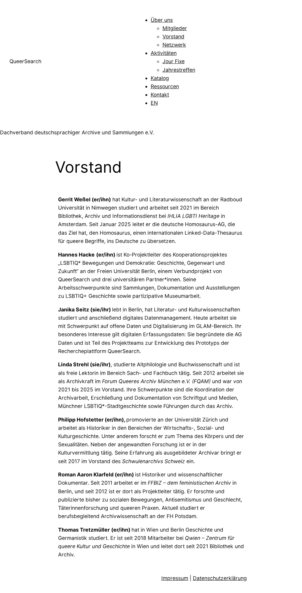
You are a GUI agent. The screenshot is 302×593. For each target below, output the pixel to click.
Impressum (174, 578)
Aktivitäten (164, 53)
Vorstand (173, 36)
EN (154, 103)
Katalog (160, 78)
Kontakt (160, 95)
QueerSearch (25, 61)
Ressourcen (165, 86)
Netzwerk (174, 45)
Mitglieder (175, 28)
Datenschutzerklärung (220, 578)
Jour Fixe (174, 61)
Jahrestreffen (179, 70)
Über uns (162, 20)
